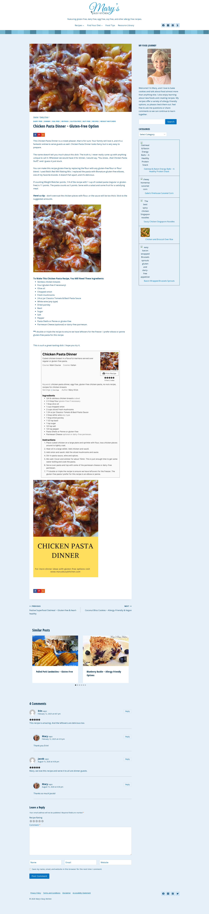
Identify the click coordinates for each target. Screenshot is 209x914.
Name (33, 862)
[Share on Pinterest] (39, 135)
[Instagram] (168, 25)
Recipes (95, 121)
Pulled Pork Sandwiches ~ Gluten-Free (54, 671)
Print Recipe (110, 373)
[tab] (75, 685)
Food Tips (110, 25)
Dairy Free (37, 121)
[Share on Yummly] (43, 135)
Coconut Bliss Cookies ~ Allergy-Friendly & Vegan (108, 608)
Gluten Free (75, 121)
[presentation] (55, 651)
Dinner (47, 121)
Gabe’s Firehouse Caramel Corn (159, 193)
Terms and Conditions (51, 893)
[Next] (125, 659)
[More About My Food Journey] (159, 66)
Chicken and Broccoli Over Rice (159, 239)
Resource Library (126, 25)
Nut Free (86, 121)
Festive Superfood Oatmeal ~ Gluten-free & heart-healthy (53, 610)
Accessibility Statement (82, 893)
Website (104, 862)
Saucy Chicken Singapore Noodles (159, 221)
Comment (34, 825)
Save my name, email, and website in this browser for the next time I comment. (67, 869)
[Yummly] (177, 25)
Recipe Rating (35, 817)
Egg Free (56, 121)
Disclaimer (66, 893)
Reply (127, 711)
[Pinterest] (173, 25)
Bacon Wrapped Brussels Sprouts (159, 281)
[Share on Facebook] (35, 135)
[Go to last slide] (36, 659)
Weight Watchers (108, 121)
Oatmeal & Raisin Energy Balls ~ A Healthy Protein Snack (159, 170)
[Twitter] (177, 894)
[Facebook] (163, 25)
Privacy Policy (35, 893)
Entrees (64, 121)
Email (68, 862)
